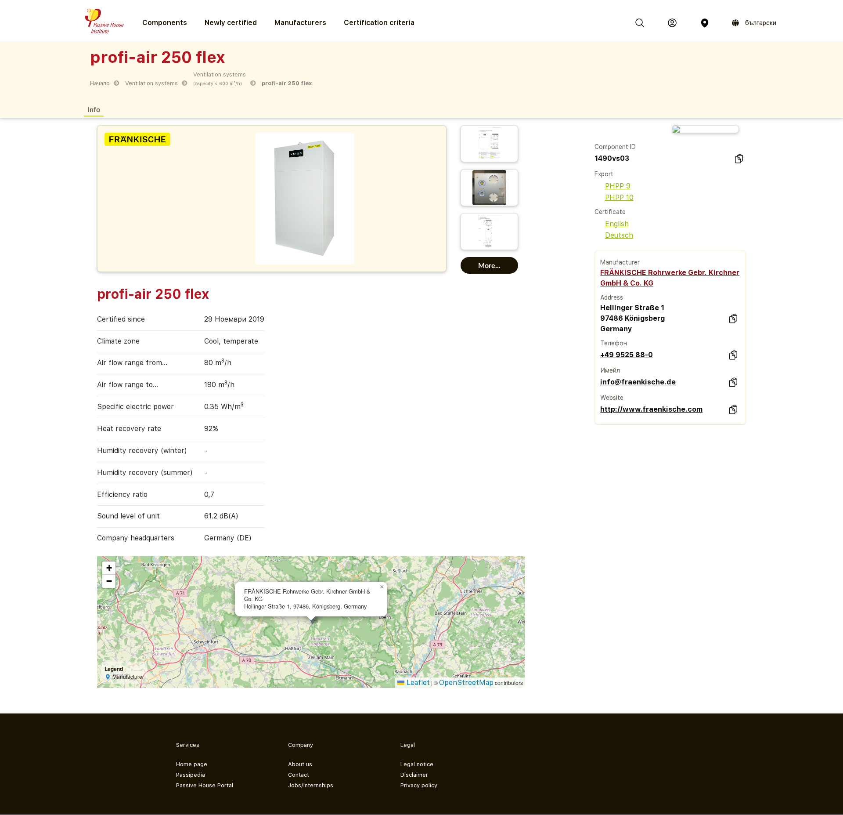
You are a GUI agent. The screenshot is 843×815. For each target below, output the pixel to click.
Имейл (610, 370)
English (617, 224)
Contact (298, 775)
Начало (100, 83)
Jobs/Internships (310, 785)
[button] (382, 587)
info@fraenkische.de (638, 382)
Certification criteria (379, 22)
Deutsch (619, 235)
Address (611, 297)
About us (300, 764)
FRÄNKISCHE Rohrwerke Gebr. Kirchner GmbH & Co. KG (669, 277)
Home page (191, 764)
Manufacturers (300, 22)
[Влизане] (672, 23)
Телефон (613, 343)
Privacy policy (418, 785)
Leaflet (417, 682)
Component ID (615, 146)
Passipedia (190, 775)
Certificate (610, 211)
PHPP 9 (617, 186)
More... (489, 265)
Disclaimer (414, 775)
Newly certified (231, 22)
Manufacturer (620, 262)
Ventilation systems (151, 83)
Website (611, 397)
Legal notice (416, 764)
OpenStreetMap (466, 682)
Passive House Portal (204, 785)
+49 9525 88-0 (626, 355)
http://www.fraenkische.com (651, 409)
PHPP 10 (619, 197)
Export (603, 173)
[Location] (704, 23)
